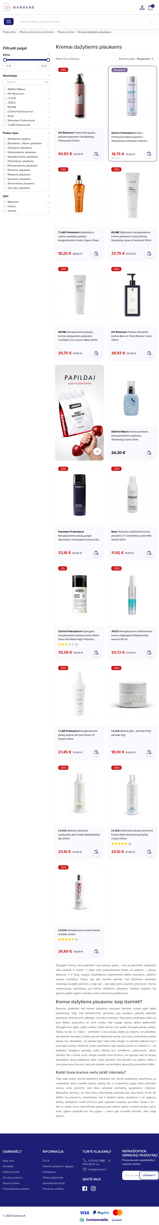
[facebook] (84, 1188)
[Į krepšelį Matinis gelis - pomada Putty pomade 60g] (149, 752)
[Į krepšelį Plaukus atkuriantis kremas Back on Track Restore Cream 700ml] (149, 353)
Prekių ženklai (11, 1172)
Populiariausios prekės (16, 1188)
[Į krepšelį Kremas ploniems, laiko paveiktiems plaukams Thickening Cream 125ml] (149, 453)
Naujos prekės (11, 1183)
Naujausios (143, 59)
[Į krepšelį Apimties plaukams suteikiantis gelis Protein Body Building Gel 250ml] (96, 852)
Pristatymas (49, 1172)
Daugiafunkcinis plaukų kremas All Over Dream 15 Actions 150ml (78, 735)
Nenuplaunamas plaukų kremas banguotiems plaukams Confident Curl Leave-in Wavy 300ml (78, 336)
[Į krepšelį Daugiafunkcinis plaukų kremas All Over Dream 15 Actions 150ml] (96, 752)
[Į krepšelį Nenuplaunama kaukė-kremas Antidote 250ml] (96, 951)
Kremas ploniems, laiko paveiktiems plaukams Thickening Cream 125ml (130, 435)
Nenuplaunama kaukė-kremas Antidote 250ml (79, 932)
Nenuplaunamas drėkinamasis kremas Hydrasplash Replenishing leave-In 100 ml (131, 635)
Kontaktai (8, 1166)
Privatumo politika (53, 1188)
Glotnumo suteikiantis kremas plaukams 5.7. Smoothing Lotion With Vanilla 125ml (131, 535)
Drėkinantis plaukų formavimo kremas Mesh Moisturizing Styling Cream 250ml (132, 834)
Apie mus (8, 1160)
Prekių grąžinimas (53, 1177)
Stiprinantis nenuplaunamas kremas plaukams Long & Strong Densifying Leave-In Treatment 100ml (131, 236)
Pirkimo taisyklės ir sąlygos (58, 1166)
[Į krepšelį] (149, 153)
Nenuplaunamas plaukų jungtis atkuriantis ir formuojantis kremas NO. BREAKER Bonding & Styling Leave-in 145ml (78, 535)
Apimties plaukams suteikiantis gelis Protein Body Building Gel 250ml (79, 834)
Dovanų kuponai (12, 1177)
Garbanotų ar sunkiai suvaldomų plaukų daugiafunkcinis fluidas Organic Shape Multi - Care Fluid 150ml (79, 236)
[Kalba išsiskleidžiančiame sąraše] (142, 7)
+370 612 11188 (96, 1160)
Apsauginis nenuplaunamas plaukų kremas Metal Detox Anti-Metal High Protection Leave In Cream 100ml (78, 635)
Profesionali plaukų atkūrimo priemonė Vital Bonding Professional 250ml (76, 136)
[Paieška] (150, 21)
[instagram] (93, 1188)
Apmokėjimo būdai (54, 1183)
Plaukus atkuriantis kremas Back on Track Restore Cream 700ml (131, 336)
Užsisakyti (149, 1175)
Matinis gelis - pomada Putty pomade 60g (131, 733)
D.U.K (46, 1160)
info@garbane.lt (97, 1169)
